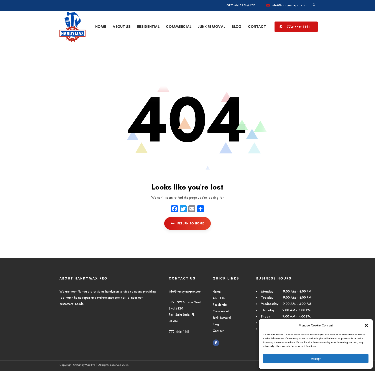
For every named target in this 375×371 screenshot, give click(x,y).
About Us (219, 298)
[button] (366, 325)
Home (217, 291)
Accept (316, 358)
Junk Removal (222, 318)
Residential (220, 305)
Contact (218, 331)
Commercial (221, 311)
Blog (216, 324)
